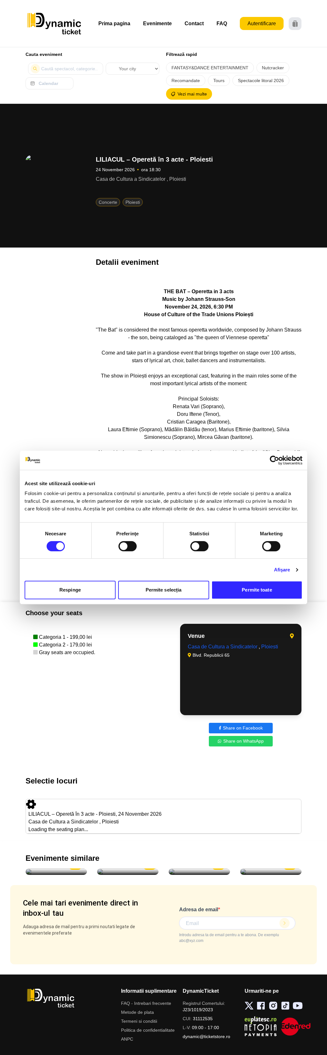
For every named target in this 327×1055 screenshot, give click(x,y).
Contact (194, 23)
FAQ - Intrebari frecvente (146, 1003)
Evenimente (157, 23)
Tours (218, 80)
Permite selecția (164, 589)
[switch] (127, 546)
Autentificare (261, 23)
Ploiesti (132, 202)
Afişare (282, 569)
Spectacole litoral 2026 (261, 80)
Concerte (108, 202)
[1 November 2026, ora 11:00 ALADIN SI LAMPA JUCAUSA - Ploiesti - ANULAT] (56, 871)
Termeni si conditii (139, 1021)
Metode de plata (137, 1012)
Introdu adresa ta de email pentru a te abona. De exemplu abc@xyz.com (229, 938)
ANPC (127, 1039)
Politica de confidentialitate (148, 1030)
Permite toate (257, 589)
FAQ (222, 23)
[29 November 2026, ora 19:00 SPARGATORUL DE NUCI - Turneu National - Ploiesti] (127, 871)
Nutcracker (273, 67)
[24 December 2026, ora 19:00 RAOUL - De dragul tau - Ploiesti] (199, 871)
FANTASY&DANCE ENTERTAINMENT (209, 67)
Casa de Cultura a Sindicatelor (223, 646)
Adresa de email (198, 909)
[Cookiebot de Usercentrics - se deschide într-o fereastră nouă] (274, 460)
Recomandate (185, 80)
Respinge (70, 589)
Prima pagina (114, 23)
